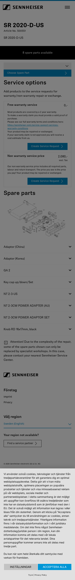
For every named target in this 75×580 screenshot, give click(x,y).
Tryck (30, 575)
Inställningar (20, 567)
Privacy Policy (41, 575)
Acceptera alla (54, 567)
